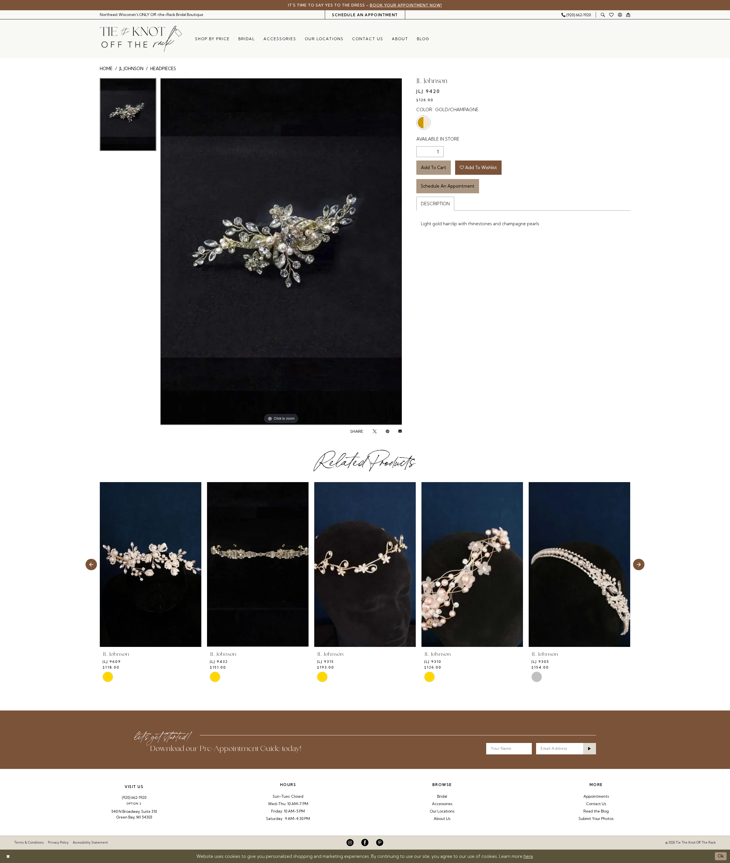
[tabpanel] (128, 116)
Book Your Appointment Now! (406, 5)
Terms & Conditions (29, 842)
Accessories (442, 803)
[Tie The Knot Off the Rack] (141, 38)
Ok (721, 856)
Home (106, 68)
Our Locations (442, 811)
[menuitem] (152, 15)
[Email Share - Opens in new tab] (400, 431)
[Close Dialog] (8, 856)
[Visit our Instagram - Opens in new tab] (350, 842)
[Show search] (603, 15)
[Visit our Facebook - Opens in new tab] (365, 842)
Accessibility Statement (90, 842)
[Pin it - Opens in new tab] (388, 431)
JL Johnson (131, 68)
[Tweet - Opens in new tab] (374, 431)
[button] (620, 15)
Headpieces (163, 68)
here (528, 856)
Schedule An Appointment (447, 186)
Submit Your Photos (596, 818)
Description (435, 203)
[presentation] (150, 564)
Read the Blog (596, 811)
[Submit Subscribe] (589, 748)
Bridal (442, 796)
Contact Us (596, 803)
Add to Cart (433, 167)
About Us (442, 818)
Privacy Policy (58, 842)
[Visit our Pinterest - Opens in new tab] (380, 842)
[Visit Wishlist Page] (611, 15)
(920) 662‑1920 (134, 797)
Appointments (596, 796)
